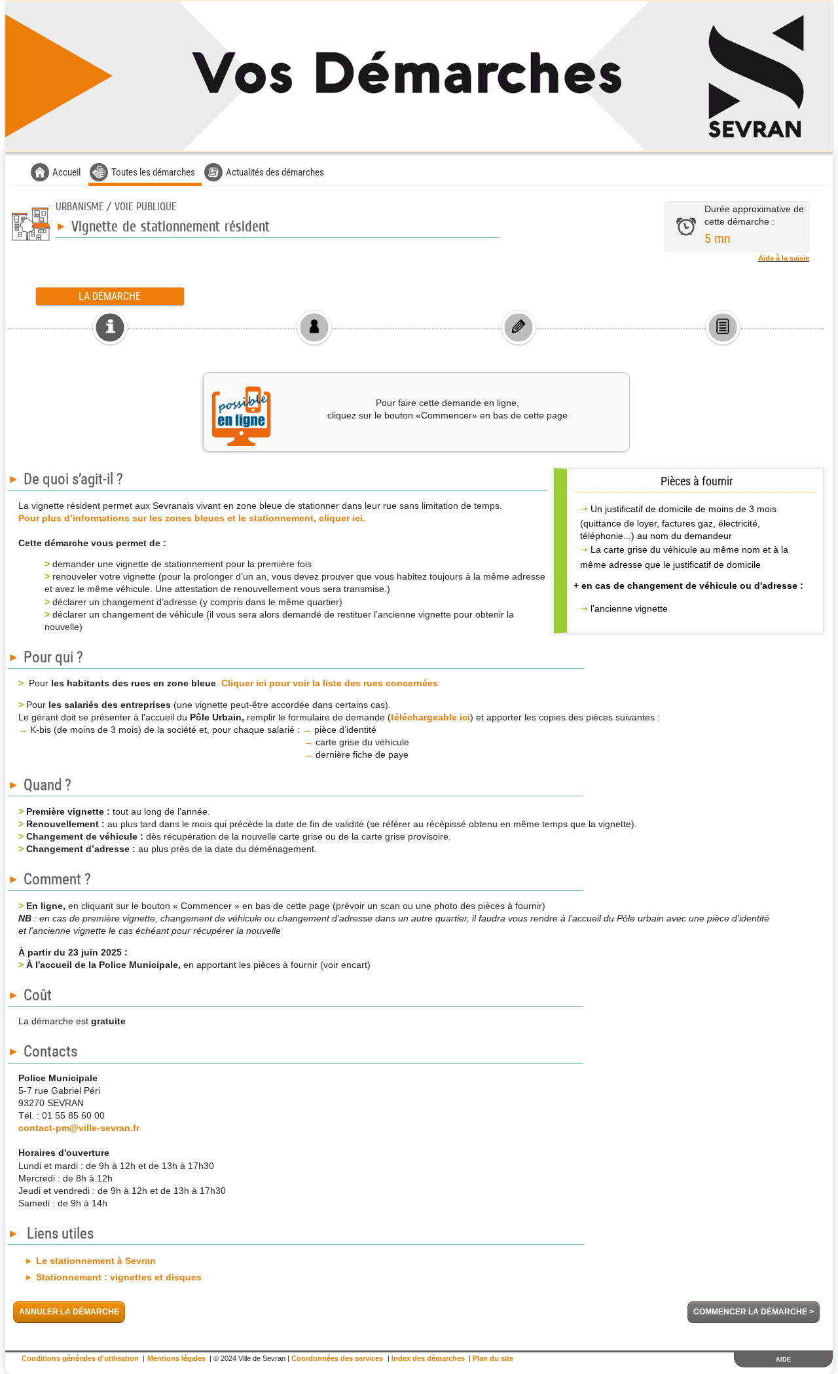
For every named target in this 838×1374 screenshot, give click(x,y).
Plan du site (493, 1358)
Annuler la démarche (69, 1311)
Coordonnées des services (337, 1358)
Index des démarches (428, 1358)
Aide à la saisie (783, 258)
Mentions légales (176, 1358)
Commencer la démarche (753, 1311)
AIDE (783, 1359)
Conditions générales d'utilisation (80, 1358)
